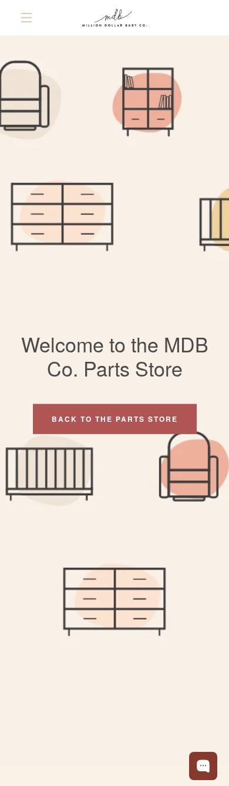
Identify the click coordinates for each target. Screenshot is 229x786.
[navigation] (26, 17)
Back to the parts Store (115, 419)
